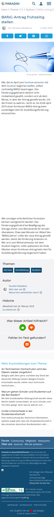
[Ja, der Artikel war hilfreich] (22, 327)
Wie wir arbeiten (33, 444)
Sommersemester (34, 82)
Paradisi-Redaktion (18, 286)
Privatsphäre (40, 505)
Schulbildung (22, 270)
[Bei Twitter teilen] (20, 36)
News (4, 9)
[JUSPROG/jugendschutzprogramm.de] (12, 490)
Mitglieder (30, 440)
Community (17, 440)
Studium (30, 9)
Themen (14, 9)
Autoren (18, 444)
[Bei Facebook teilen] (7, 36)
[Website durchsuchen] (33, 3)
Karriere (8, 270)
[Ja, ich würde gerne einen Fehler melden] (27, 344)
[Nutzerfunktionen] (41, 3)
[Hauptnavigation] (49, 3)
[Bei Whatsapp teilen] (47, 36)
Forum (5, 440)
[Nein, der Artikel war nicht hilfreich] (31, 327)
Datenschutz (25, 505)
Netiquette (44, 440)
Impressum (12, 505)
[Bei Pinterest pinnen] (34, 36)
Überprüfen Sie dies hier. (39, 483)
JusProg (25, 497)
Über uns (6, 444)
